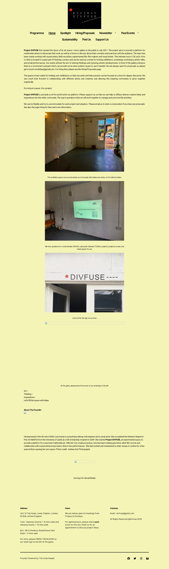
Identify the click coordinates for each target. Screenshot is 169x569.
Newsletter (105, 33)
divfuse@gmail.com (46, 69)
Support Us (102, 39)
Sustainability (70, 39)
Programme (37, 33)
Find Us (86, 39)
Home (52, 33)
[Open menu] (115, 33)
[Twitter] (135, 558)
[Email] (147, 558)
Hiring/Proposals (85, 33)
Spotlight (65, 33)
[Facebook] (129, 558)
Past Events (128, 33)
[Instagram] (141, 558)
